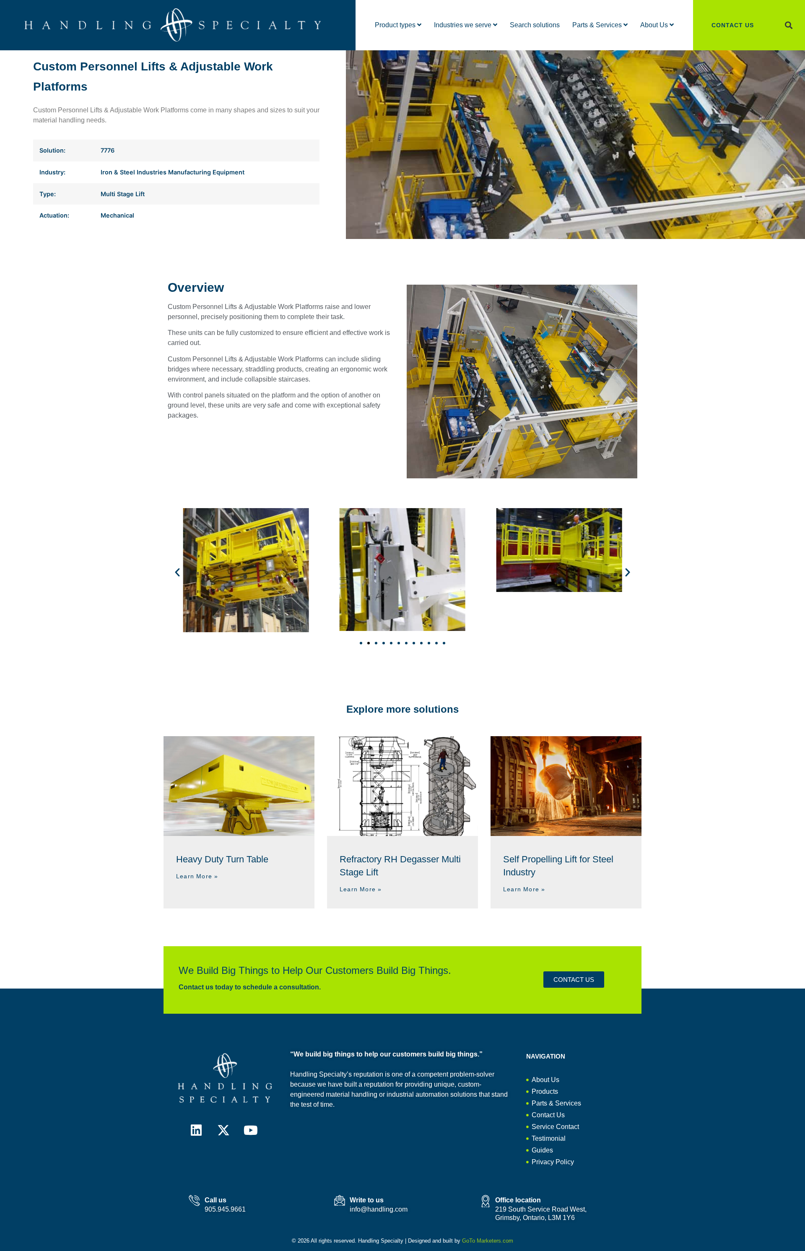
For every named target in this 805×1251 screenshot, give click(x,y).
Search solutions (535, 25)
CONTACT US (733, 25)
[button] (789, 25)
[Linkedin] (196, 1130)
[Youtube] (250, 1130)
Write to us (367, 1200)
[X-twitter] (223, 1130)
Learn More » (197, 876)
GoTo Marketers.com (487, 1241)
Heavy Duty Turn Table (222, 859)
